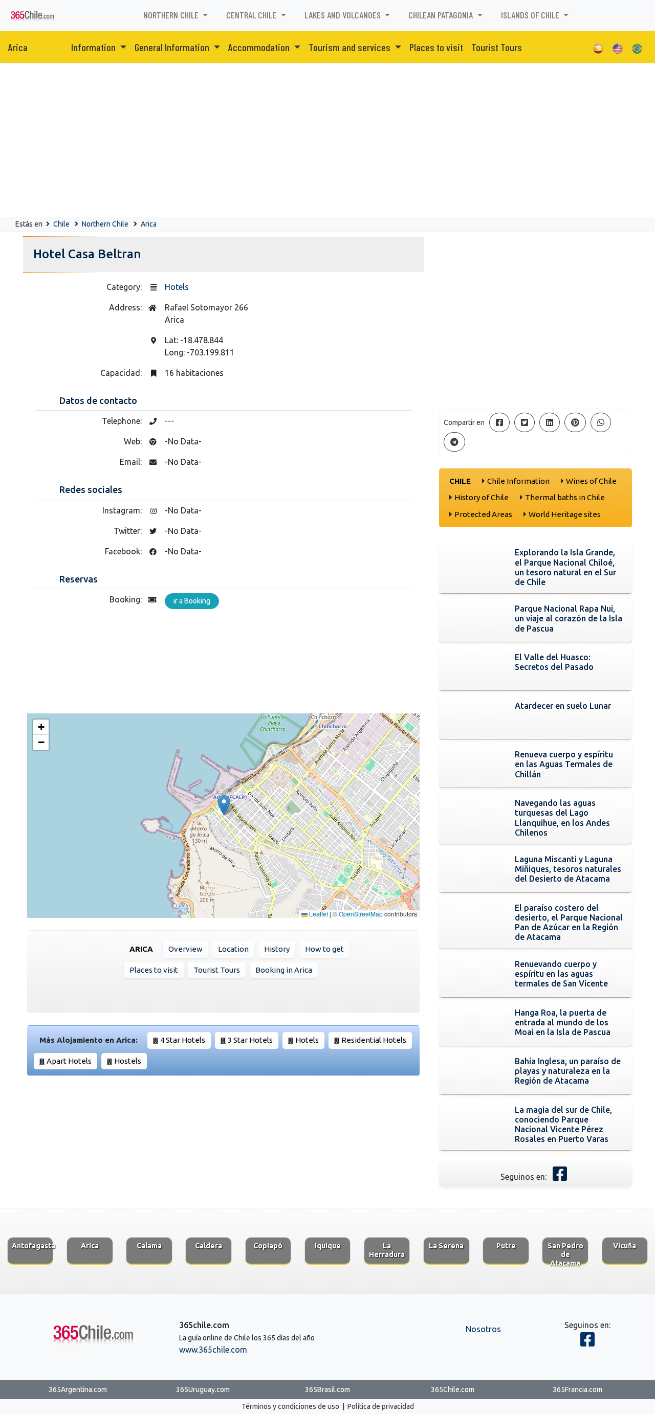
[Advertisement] (327, 140)
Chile (61, 224)
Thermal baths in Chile (565, 497)
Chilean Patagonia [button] (441, 14)
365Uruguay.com (203, 1389)
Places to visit (436, 47)
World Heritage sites (565, 514)
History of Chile (481, 497)
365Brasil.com (327, 1389)
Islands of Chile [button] (531, 14)
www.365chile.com (213, 1349)
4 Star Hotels (182, 1040)
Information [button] (94, 47)
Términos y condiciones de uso (290, 1406)
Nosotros (483, 1329)
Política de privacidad (380, 1406)
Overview (185, 949)
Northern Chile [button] (172, 14)
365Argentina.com (78, 1389)
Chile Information (518, 481)
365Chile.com (452, 1389)
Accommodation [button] (260, 47)
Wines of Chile (591, 481)
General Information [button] (173, 47)
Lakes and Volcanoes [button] (343, 14)
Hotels (177, 286)
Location (233, 949)
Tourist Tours (496, 47)
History (277, 949)
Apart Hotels (69, 1061)
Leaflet (318, 913)
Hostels (127, 1061)
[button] (223, 805)
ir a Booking (191, 601)
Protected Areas (483, 514)
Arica (18, 47)
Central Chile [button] (252, 14)
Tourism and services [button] (350, 47)
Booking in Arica (283, 970)
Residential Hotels (373, 1040)
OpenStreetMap (361, 913)
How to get (324, 949)
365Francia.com (577, 1389)
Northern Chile (105, 224)
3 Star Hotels (250, 1040)
